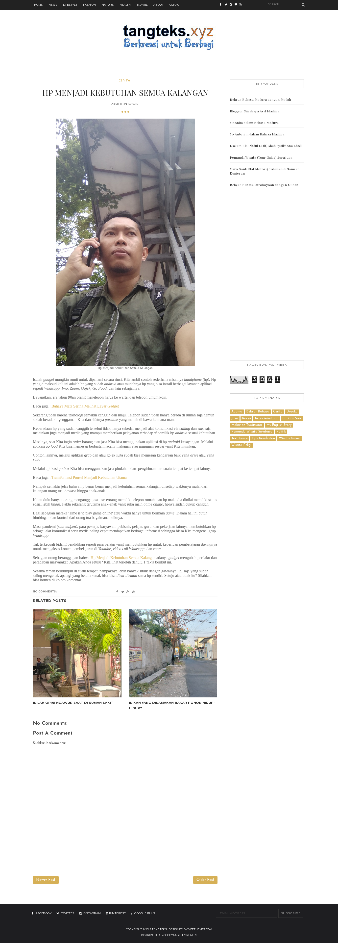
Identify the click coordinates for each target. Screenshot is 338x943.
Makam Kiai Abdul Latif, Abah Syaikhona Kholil (266, 146)
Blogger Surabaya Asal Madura (254, 111)
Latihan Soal (292, 418)
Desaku (292, 411)
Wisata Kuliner (290, 438)
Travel (142, 4)
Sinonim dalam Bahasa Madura (254, 123)
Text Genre (239, 438)
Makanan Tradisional (247, 425)
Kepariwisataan (266, 418)
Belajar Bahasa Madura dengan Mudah (260, 99)
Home (38, 4)
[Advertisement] (267, 276)
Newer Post (45, 880)
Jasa (234, 418)
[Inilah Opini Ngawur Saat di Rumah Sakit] (77, 653)
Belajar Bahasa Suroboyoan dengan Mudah (264, 185)
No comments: (45, 591)
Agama (236, 411)
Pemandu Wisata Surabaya (251, 431)
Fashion (89, 4)
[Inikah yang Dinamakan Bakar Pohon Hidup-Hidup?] (173, 653)
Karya (246, 418)
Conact (175, 4)
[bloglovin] (237, 5)
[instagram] (232, 5)
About (158, 4)
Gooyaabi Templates (181, 935)
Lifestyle (70, 4)
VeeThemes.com (200, 929)
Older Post (205, 880)
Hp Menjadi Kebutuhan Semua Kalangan (123, 558)
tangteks (159, 929)
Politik (281, 431)
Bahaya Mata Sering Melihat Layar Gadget (85, 406)
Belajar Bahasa (257, 411)
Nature (108, 4)
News (52, 4)
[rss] (242, 5)
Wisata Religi (241, 445)
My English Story (278, 425)
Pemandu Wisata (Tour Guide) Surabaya (261, 157)
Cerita (124, 80)
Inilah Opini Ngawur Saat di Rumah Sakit (73, 703)
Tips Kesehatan (263, 438)
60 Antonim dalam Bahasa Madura (257, 134)
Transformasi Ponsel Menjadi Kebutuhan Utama (89, 477)
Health (125, 4)
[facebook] (222, 5)
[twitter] (227, 5)
